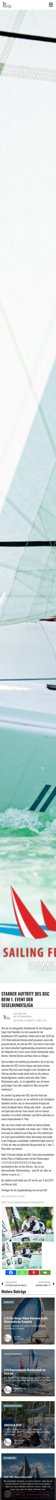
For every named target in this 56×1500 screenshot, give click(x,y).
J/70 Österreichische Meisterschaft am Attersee (25, 1371)
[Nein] (51, 1489)
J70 (25, 1020)
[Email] (45, 1272)
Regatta (30, 1020)
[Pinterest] (33, 1272)
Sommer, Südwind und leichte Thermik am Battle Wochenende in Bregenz (24, 1327)
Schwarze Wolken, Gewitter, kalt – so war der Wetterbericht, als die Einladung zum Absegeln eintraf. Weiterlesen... (27, 1432)
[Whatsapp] (22, 1272)
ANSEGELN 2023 (12, 1425)
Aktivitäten (18, 1020)
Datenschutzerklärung (38, 1494)
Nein (18, 1494)
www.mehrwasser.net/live (13, 1196)
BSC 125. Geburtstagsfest (18, 1477)
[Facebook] (10, 1272)
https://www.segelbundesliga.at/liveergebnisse (22, 1202)
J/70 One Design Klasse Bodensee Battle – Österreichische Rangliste (27, 1320)
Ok (8, 1494)
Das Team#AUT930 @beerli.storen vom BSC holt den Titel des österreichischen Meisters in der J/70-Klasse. (27, 1379)
